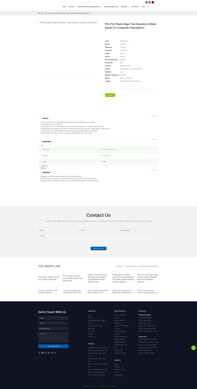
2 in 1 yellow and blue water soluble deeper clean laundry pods (72, 292)
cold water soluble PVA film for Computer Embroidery (48, 291)
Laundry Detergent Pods (131, 266)
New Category (119, 266)
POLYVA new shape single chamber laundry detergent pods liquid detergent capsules (148, 292)
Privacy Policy (111, 386)
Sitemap (102, 386)
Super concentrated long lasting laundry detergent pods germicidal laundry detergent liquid (98, 292)
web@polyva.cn (147, 320)
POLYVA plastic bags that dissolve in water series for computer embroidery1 (67, 13)
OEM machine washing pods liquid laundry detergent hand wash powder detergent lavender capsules (122, 292)
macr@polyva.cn (147, 350)
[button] (145, 6)
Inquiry (110, 95)
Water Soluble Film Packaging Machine (148, 266)
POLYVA (40, 13)
